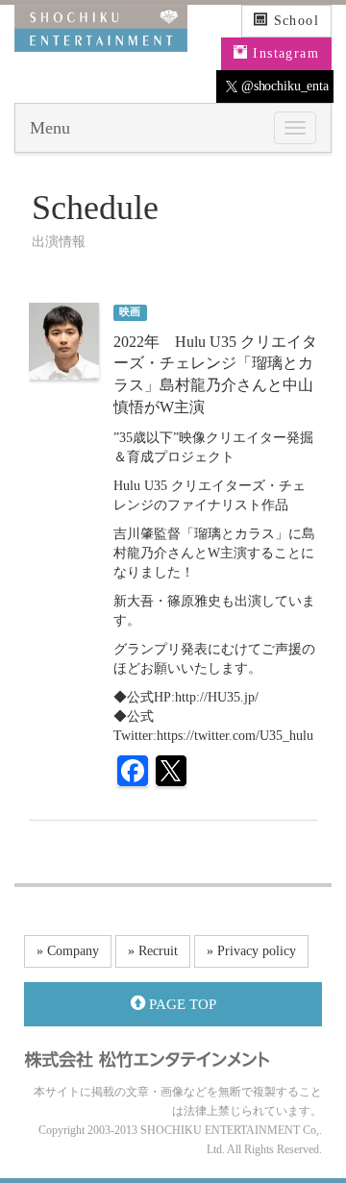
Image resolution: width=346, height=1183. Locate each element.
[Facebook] (132, 773)
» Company (68, 951)
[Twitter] (171, 773)
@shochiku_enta (283, 86)
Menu (50, 127)
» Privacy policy (251, 951)
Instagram (283, 53)
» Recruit (153, 951)
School (293, 20)
